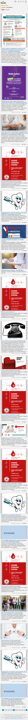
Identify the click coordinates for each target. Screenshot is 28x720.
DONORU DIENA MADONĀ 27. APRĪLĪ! (11, 484)
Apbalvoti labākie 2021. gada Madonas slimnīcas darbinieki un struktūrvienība (12, 613)
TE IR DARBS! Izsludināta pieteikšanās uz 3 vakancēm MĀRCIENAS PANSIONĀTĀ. (13, 699)
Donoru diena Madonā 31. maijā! (10, 415)
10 (15, 710)
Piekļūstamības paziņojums (16, 718)
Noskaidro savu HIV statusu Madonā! (11, 438)
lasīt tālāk (24, 63)
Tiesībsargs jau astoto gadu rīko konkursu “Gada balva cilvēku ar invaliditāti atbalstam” (14, 101)
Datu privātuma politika (7, 717)
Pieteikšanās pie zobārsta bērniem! (11, 515)
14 (24, 710)
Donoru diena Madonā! (7, 312)
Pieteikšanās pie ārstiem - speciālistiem (12, 270)
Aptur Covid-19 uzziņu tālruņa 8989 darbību (13, 341)
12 (20, 710)
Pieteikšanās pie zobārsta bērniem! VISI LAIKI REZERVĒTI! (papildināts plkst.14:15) (13, 213)
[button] (26, 1)
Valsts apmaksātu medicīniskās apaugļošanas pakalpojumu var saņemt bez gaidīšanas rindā (14, 132)
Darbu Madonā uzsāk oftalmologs (11, 640)
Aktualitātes (9, 7)
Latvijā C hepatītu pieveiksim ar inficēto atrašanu (12, 240)
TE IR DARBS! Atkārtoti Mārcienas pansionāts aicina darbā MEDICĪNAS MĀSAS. (13, 541)
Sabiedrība (4, 5)
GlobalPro (19, 716)
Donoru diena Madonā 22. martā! (10, 586)
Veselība (3, 7)
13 (22, 710)
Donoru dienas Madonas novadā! (10, 370)
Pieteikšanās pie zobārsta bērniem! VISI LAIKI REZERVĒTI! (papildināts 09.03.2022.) (13, 672)
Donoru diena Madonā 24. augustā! (11, 181)
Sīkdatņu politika (18, 717)
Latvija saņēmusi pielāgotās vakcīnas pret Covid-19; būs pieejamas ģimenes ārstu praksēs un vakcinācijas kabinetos (13, 50)
